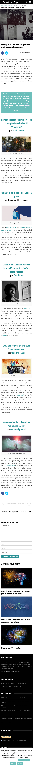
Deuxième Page (5, 6)
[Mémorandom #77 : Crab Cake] (16, 635)
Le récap (11, 6)
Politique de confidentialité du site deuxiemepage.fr (13, 683)
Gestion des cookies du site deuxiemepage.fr (11, 686)
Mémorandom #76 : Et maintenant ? (10, 723)
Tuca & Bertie (20, 395)
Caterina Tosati (18, 352)
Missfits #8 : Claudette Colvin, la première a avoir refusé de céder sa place (16, 268)
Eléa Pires (18, 275)
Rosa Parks (27, 309)
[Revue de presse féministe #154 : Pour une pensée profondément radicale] (16, 578)
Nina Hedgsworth (18, 429)
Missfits (4, 335)
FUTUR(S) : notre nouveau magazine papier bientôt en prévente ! (16, 697)
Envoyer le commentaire (10, 556)
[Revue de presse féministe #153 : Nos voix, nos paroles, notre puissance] (16, 607)
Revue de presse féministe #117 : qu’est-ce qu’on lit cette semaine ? (14, 512)
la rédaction (18, 130)
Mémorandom (10, 465)
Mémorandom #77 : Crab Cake (11, 648)
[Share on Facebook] (2, 53)
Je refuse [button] (20, 763)
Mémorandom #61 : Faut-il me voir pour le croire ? (19, 504)
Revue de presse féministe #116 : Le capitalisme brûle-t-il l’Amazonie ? (16, 123)
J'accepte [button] (13, 763)
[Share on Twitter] (6, 53)
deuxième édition (11, 228)
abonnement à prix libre (22, 108)
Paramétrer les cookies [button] (24, 760)
